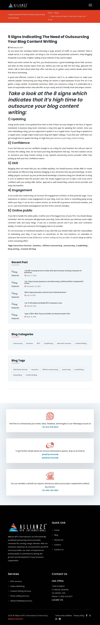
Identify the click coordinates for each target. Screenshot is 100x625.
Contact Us (59, 549)
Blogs (57, 13)
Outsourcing (17, 343)
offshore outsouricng (52, 245)
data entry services (64, 343)
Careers (57, 544)
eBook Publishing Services (21, 600)
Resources (58, 540)
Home (50, 13)
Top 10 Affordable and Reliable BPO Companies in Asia (43, 303)
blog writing (13, 249)
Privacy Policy (79, 615)
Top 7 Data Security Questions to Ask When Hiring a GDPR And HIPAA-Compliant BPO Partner (53, 282)
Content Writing (28, 249)
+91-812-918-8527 (50, 427)
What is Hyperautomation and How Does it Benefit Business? (45, 292)
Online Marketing (17, 586)
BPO (38, 343)
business (37, 245)
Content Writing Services (20, 591)
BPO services (16, 581)
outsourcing (69, 245)
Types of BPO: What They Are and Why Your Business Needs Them (47, 314)
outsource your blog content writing (69, 138)
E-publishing (81, 245)
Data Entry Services (22, 245)
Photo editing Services (19, 596)
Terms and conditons (63, 615)
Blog (56, 535)
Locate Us (57, 599)
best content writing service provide (53, 237)
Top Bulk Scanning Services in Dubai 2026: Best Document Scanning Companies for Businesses (53, 272)
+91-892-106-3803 (50, 490)
